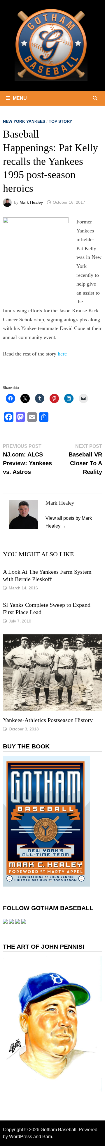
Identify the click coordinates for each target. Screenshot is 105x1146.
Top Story (60, 121)
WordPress (20, 1136)
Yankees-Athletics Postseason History (48, 720)
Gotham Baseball (58, 1129)
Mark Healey (31, 202)
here (62, 354)
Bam (47, 1136)
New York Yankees (24, 121)
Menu (20, 98)
